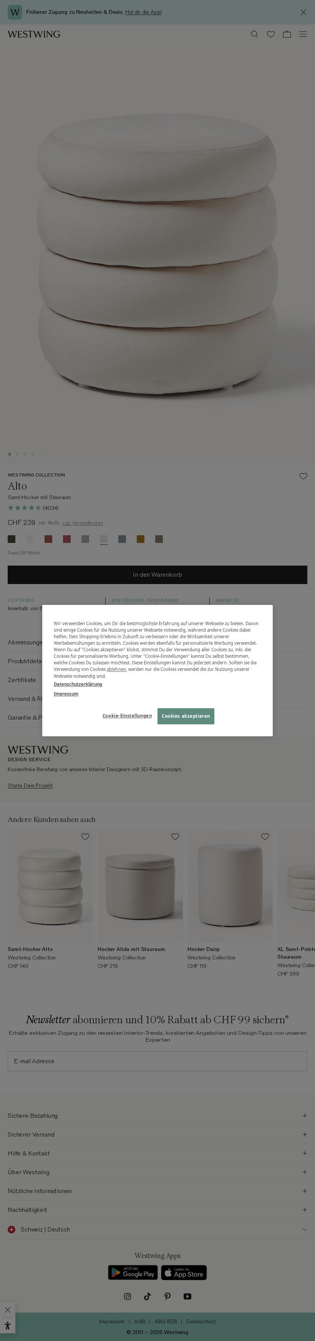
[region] (157, 670)
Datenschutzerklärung (78, 684)
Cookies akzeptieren (186, 716)
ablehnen (116, 669)
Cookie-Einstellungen (127, 716)
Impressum (66, 694)
